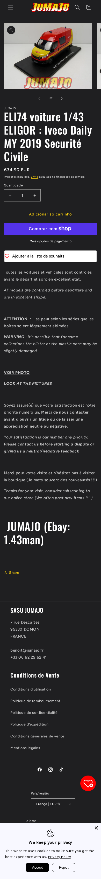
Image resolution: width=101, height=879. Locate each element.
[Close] (96, 828)
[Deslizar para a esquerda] (39, 98)
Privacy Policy (59, 856)
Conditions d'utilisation (30, 689)
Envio (34, 176)
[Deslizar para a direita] (62, 98)
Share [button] (14, 572)
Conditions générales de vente (37, 736)
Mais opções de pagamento (51, 241)
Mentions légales (25, 748)
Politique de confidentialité (34, 712)
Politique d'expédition (29, 724)
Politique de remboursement (35, 701)
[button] (10, 7)
